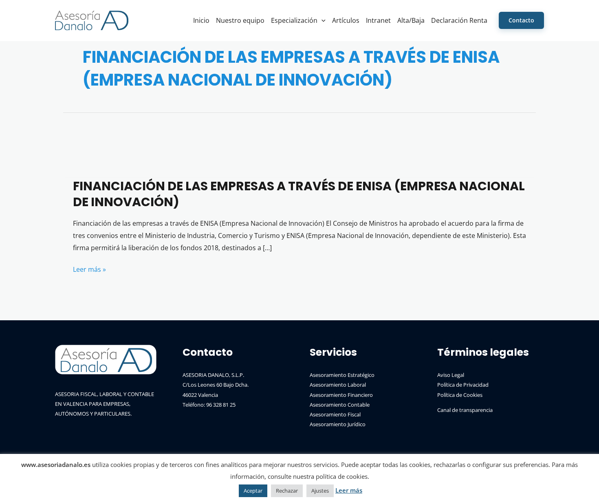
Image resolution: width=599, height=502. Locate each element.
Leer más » (89, 270)
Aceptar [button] (253, 490)
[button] (321, 20)
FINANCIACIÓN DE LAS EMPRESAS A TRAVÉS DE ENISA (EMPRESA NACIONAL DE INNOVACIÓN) (299, 194)
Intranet (378, 20)
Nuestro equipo (240, 20)
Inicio (201, 20)
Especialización (294, 20)
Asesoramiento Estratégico (342, 375)
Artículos (345, 20)
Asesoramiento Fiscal (335, 414)
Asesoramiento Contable (340, 404)
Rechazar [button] (287, 490)
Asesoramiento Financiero (341, 395)
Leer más (348, 490)
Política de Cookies (459, 395)
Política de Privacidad (463, 384)
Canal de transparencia (465, 410)
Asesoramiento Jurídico (338, 424)
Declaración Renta (459, 20)
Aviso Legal (450, 375)
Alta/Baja (411, 20)
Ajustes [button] (320, 490)
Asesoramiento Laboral (338, 384)
